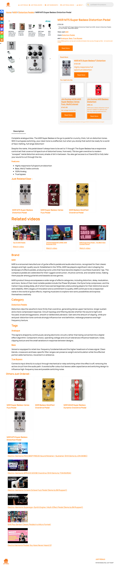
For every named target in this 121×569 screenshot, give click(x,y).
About (80, 5)
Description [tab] (18, 131)
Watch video (18, 246)
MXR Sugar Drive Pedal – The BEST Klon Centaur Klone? (92, 243)
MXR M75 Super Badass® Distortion (90, 60)
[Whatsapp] (2, 36)
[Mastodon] (2, 29)
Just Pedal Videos (68, 5)
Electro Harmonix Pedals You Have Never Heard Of (30, 545)
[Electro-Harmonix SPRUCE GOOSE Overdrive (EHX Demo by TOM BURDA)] (18, 466)
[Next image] (50, 59)
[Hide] (0, 43)
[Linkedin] (2, 22)
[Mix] (2, 33)
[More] (2, 40)
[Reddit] (2, 18)
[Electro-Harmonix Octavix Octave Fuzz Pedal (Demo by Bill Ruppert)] (18, 483)
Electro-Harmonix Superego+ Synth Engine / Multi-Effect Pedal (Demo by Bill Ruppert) (45, 507)
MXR (15, 12)
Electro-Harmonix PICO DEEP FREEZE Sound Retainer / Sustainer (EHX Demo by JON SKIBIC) (47, 456)
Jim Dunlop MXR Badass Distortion (98, 100)
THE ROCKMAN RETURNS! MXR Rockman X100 (56, 243)
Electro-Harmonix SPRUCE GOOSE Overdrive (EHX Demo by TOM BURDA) (39, 473)
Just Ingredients (52, 5)
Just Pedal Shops (36, 5)
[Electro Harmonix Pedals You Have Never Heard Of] (18, 536)
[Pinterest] (2, 26)
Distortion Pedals (26, 12)
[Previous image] (19, 59)
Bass (70, 38)
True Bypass (77, 38)
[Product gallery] (34, 58)
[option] (9, 53)
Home (8, 12)
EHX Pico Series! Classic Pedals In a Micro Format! (29, 524)
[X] (2, 15)
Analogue (64, 38)
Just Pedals (24, 5)
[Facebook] (2, 11)
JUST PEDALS (100, 559)
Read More (66, 48)
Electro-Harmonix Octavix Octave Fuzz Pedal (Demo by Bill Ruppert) (37, 490)
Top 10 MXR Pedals (19, 243)
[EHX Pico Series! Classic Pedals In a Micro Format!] (18, 517)
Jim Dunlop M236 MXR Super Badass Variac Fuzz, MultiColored (71, 101)
